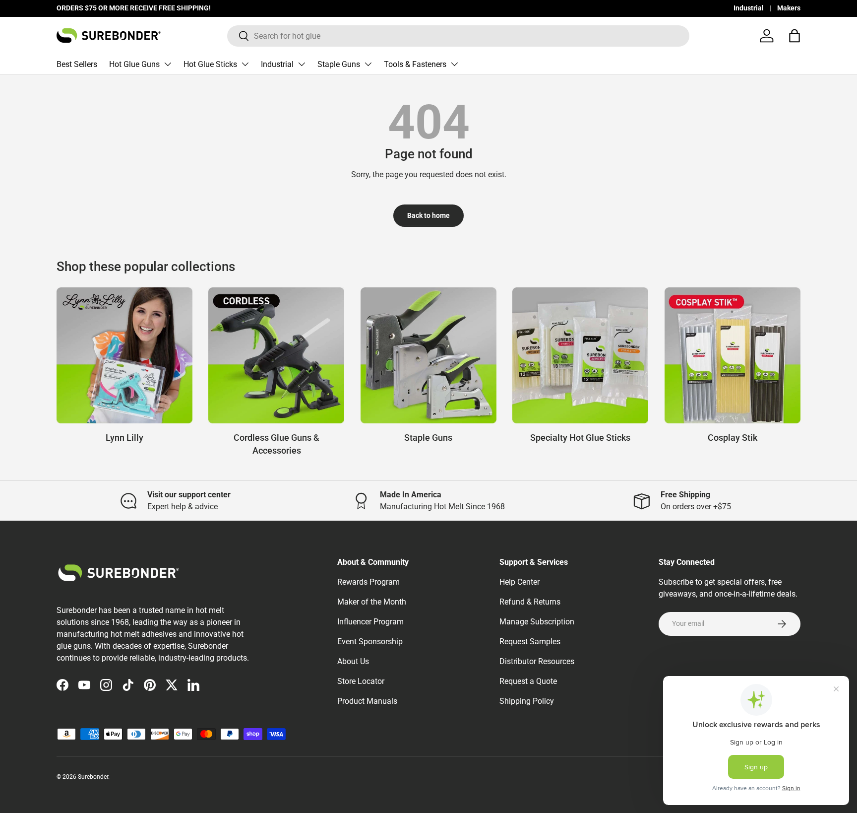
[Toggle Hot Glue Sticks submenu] (245, 64)
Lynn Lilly (124, 437)
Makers (788, 8)
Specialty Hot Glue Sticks (580, 437)
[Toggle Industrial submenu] (301, 64)
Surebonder (93, 776)
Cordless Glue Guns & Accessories (276, 443)
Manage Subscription (536, 621)
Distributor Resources (536, 661)
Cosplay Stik (732, 437)
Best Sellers (77, 64)
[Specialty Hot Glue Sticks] (580, 355)
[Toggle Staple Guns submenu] (368, 64)
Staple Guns (338, 64)
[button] (794, 36)
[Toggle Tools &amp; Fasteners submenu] (454, 64)
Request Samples (529, 641)
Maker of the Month (371, 602)
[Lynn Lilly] (124, 355)
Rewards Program (368, 582)
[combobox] (458, 36)
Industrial (749, 8)
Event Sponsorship (370, 641)
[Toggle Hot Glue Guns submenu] (168, 64)
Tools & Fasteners (415, 64)
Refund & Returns (529, 602)
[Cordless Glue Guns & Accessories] (276, 355)
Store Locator (360, 681)
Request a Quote (528, 681)
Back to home (428, 215)
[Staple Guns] (428, 355)
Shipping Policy (526, 701)
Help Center (519, 582)
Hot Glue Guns (134, 64)
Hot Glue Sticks (210, 64)
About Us (353, 661)
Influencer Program (370, 621)
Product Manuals (367, 701)
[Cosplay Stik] (732, 355)
